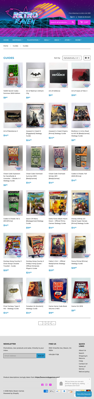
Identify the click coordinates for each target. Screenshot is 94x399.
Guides (15, 46)
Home (6, 40)
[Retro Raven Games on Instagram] (46, 385)
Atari (67, 40)
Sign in (72, 17)
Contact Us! (83, 364)
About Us (82, 350)
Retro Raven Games (16, 391)
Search (81, 353)
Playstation (33, 40)
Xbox (56, 40)
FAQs (81, 361)
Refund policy (84, 371)
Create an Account (84, 17)
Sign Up (41, 356)
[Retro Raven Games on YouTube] (50, 385)
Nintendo (17, 40)
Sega (46, 40)
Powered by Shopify (11, 393)
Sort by (57, 58)
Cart (85, 22)
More (77, 40)
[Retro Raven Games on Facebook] (42, 385)
